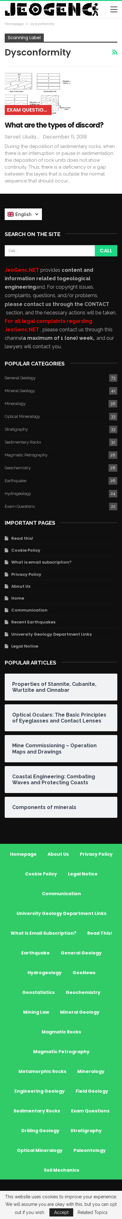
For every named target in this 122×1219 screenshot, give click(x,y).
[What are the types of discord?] (37, 94)
